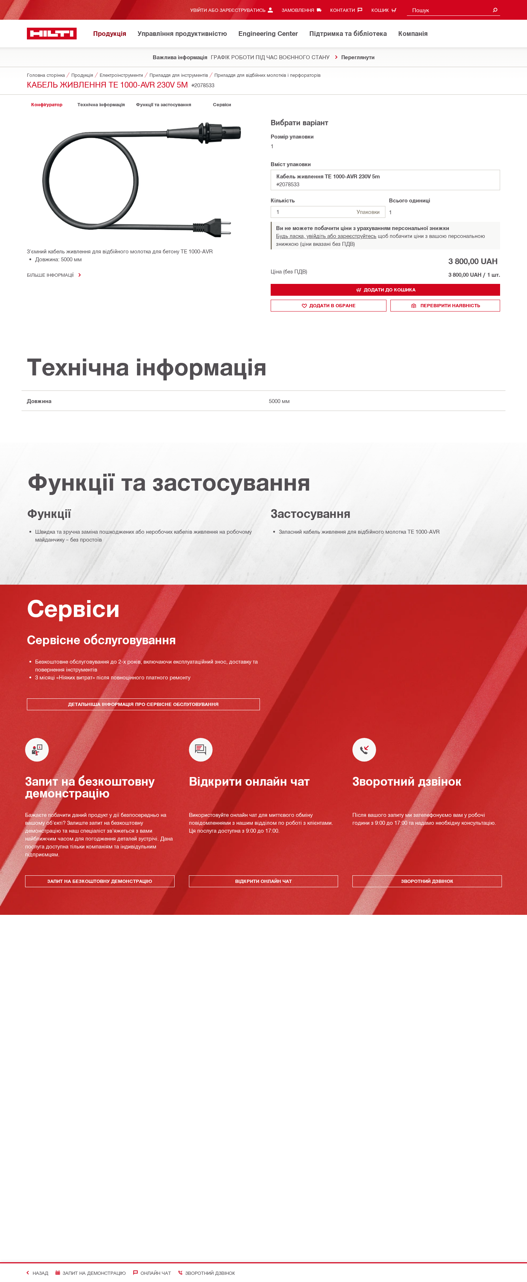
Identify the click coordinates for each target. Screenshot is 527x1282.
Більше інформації (50, 274)
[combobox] (453, 10)
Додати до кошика (390, 290)
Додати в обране (332, 305)
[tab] (47, 104)
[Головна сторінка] (52, 33)
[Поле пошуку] (495, 10)
